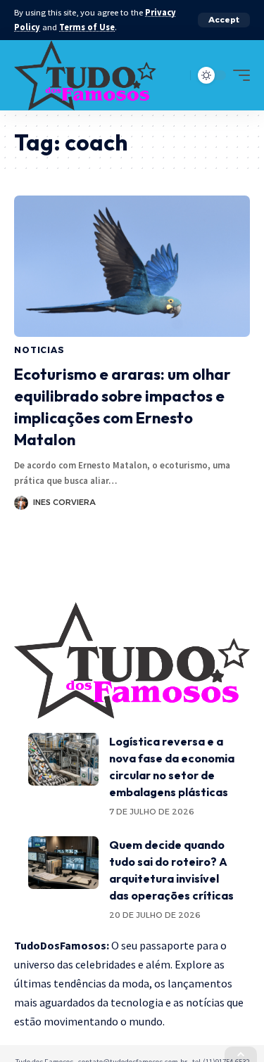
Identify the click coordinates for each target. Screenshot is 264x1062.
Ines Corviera (64, 502)
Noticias (39, 350)
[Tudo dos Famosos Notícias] (85, 75)
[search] (176, 75)
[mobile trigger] (238, 75)
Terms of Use (87, 27)
